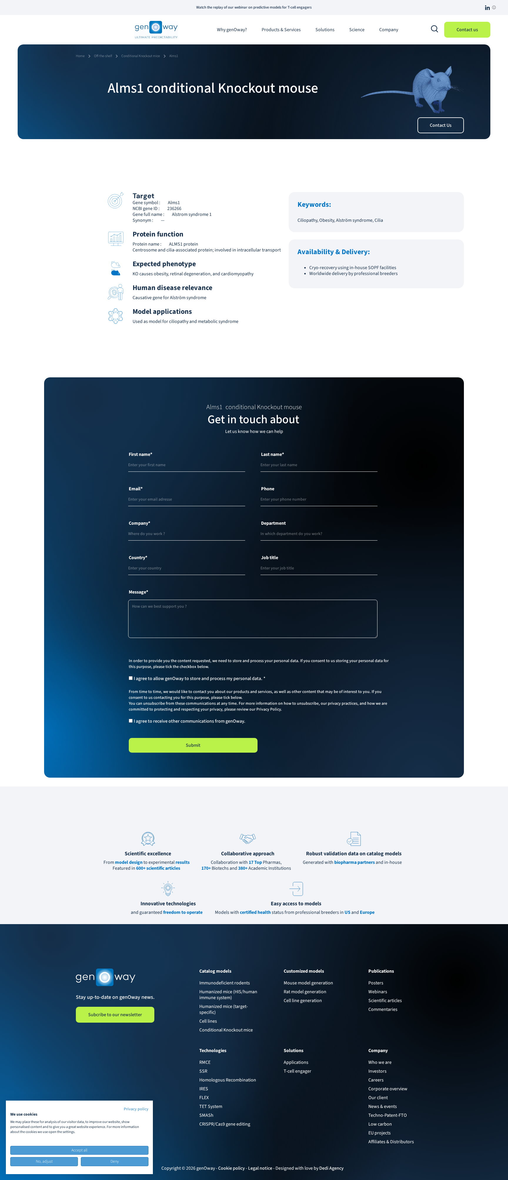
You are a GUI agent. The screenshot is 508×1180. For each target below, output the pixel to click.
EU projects (379, 1133)
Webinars (377, 992)
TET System (210, 1106)
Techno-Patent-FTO (387, 1115)
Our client (378, 1098)
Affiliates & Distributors (391, 1142)
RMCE (204, 1062)
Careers (376, 1080)
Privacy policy (136, 1109)
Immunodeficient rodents (224, 983)
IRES (203, 1089)
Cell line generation (303, 1001)
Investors (377, 1071)
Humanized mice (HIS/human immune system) (228, 995)
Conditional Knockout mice (226, 1030)
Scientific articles (385, 1001)
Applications (296, 1062)
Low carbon (380, 1124)
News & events (382, 1106)
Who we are (380, 1062)
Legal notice (260, 1168)
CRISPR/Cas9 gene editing (224, 1124)
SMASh (206, 1115)
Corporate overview (387, 1089)
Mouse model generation (308, 983)
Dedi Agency (331, 1168)
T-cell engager (297, 1071)
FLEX (204, 1098)
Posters (375, 983)
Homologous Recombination (227, 1080)
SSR (203, 1071)
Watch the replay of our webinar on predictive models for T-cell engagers (192, 7)
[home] (156, 29)
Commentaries (382, 1009)
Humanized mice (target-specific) (223, 1009)
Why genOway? (232, 30)
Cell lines (208, 1021)
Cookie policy (231, 1168)
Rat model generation (305, 992)
